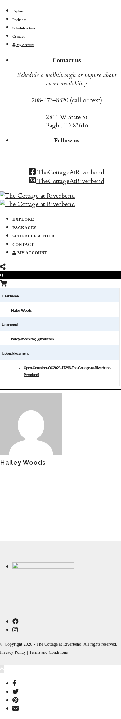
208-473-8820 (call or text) (67, 100)
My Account (25, 45)
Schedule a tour (24, 28)
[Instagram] (15, 630)
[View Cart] (3, 283)
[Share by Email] (15, 708)
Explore (18, 11)
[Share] (3, 267)
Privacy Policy (13, 652)
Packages (19, 19)
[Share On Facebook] (14, 683)
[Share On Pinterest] (15, 700)
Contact (18, 36)
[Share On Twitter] (15, 692)
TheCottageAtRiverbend (70, 172)
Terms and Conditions (48, 652)
